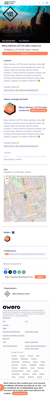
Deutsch (30, 356)
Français (14, 368)
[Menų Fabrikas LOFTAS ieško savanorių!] (7, 239)
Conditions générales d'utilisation (14, 335)
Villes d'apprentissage (10, 346)
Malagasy (31, 377)
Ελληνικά (15, 365)
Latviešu (24, 365)
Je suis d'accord (19, 393)
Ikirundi (39, 377)
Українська (26, 362)
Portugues (41, 368)
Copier (40, 277)
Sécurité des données (31, 331)
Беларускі (26, 374)
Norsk (28, 371)
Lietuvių (22, 356)
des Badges (24, 41)
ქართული (23, 368)
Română (42, 365)
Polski (14, 377)
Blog (4, 321)
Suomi (32, 368)
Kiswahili (22, 377)
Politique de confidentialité (11, 331)
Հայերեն (33, 365)
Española (15, 359)
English (14, 356)
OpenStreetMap (32, 176)
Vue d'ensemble (8, 41)
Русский (34, 359)
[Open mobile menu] (47, 3)
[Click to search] (39, 3)
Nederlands (24, 359)
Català (34, 374)
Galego (43, 362)
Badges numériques (31, 342)
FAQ (26, 321)
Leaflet (21, 176)
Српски (35, 371)
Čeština (41, 374)
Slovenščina (15, 362)
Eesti (37, 356)
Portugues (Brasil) (17, 371)
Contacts (6, 325)
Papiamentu (16, 374)
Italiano (35, 362)
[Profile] (43, 3)
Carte (4, 342)
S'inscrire (25, 54)
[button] (25, 196)
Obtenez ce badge (38, 110)
